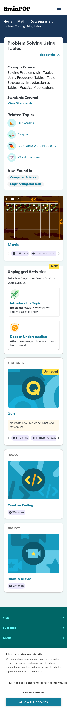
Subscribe (33, 628)
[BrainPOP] (17, 8)
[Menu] (59, 8)
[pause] (12, 199)
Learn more (37, 671)
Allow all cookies (33, 702)
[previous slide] (6, 199)
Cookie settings (33, 692)
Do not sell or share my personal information (35, 682)
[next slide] (18, 199)
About (33, 638)
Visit (33, 617)
